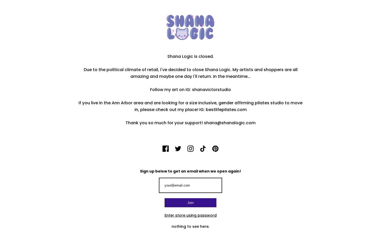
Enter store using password (191, 215)
